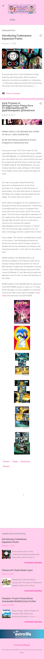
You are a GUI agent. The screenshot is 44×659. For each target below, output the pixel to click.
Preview (6, 466)
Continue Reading (33, 563)
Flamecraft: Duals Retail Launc (17, 570)
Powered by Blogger (22, 645)
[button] (40, 35)
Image (14, 461)
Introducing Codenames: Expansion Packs (17, 37)
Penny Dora (25, 461)
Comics (6, 461)
